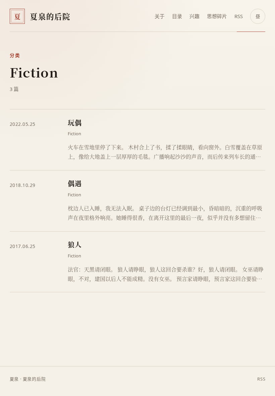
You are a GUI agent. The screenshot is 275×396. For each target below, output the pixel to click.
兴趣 (194, 16)
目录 (177, 16)
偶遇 (74, 183)
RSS (238, 16)
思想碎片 (217, 16)
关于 (160, 16)
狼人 (74, 244)
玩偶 (74, 123)
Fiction (74, 134)
